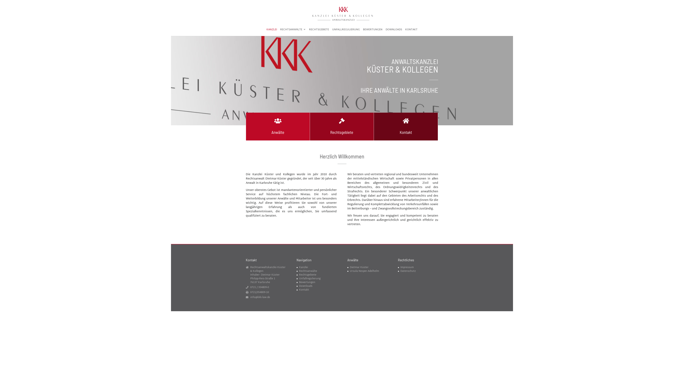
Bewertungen (372, 30)
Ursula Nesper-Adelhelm (364, 271)
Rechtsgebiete (319, 30)
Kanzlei (271, 30)
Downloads (394, 30)
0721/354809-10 (259, 292)
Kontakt (411, 30)
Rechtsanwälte (291, 30)
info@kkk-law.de (260, 297)
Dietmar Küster (359, 267)
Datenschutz (408, 271)
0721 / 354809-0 (259, 287)
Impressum (407, 267)
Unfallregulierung (346, 30)
